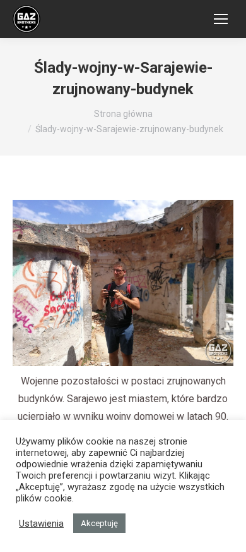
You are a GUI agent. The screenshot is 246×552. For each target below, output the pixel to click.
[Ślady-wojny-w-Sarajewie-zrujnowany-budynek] (123, 283)
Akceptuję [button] (99, 523)
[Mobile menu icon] (220, 19)
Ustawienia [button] (41, 523)
